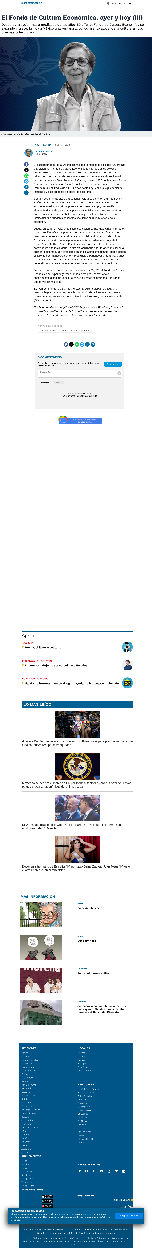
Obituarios (83, 1103)
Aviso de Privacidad (119, 1229)
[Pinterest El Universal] (116, 1172)
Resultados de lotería (85, 1141)
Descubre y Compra (88, 1089)
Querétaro (83, 1067)
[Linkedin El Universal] (123, 1172)
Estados (25, 1092)
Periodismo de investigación (29, 1065)
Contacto (110, 1233)
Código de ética (74, 1229)
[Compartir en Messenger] (26, 181)
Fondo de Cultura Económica (77, 330)
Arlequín (27, 642)
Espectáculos (28, 1113)
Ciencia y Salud (29, 1127)
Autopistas (27, 1149)
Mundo (25, 1081)
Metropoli (26, 1088)
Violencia (89, 1229)
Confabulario (28, 1120)
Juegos (81, 1128)
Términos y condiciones (91, 1233)
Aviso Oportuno (86, 1096)
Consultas (26, 1152)
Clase (24, 1161)
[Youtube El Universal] (101, 1172)
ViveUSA (82, 1124)
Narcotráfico (28, 1095)
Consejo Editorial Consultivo (49, 1229)
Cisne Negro (27, 1185)
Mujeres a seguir (30, 1060)
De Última (26, 1171)
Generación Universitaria (84, 1108)
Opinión (28, 635)
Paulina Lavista (42, 145)
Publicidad (101, 1229)
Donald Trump (28, 1085)
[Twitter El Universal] (93, 1172)
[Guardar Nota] (26, 192)
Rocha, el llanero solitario (43, 647)
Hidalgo (82, 1063)
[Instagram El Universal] (109, 1172)
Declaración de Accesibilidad (62, 1233)
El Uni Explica (28, 1070)
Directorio (28, 1229)
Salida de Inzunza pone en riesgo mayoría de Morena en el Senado (72, 683)
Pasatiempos (84, 1131)
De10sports (84, 1117)
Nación (25, 1053)
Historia (41, 1233)
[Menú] (129, 3)
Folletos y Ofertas (87, 1092)
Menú (24, 1138)
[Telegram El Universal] (79, 1172)
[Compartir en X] (26, 170)
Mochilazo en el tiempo (37, 660)
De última (26, 1142)
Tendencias (27, 1124)
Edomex (82, 1053)
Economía (26, 1106)
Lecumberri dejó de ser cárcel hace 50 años (56, 665)
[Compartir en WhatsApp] (26, 175)
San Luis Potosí (86, 1070)
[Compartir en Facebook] (26, 164)
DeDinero (83, 1121)
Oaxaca (82, 1056)
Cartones (26, 1102)
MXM (23, 1131)
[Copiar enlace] (26, 187)
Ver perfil (41, 154)
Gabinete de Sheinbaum (27, 1076)
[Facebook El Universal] (86, 1172)
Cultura (25, 1117)
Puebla (81, 1060)
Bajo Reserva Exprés (35, 678)
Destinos (26, 1145)
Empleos (82, 1099)
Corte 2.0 (26, 1056)
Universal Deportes (31, 1110)
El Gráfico (83, 1114)
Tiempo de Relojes (31, 1182)
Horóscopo (83, 1135)
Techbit (25, 1134)
